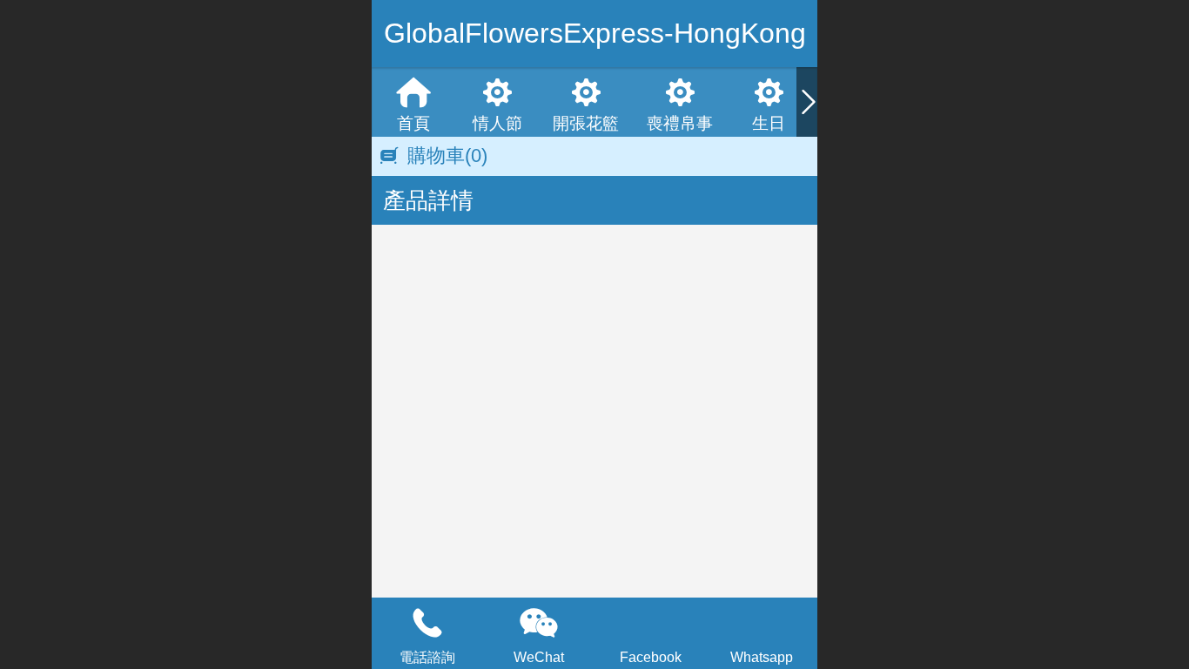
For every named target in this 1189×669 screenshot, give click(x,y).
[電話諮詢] (427, 623)
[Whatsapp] (761, 623)
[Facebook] (650, 623)
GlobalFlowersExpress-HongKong (595, 33)
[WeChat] (538, 623)
